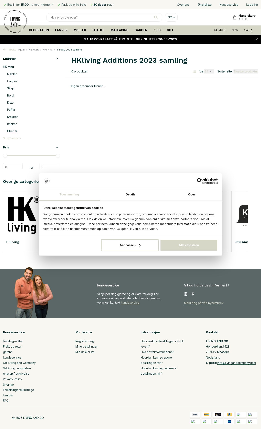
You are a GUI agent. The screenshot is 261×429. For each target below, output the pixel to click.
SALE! (248, 30)
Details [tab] (131, 194)
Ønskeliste (205, 4)
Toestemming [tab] (69, 194)
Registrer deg (84, 341)
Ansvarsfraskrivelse (16, 373)
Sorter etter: (225, 71)
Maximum (49, 167)
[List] (194, 71)
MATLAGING (119, 30)
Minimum (13, 167)
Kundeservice (229, 4)
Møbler (12, 74)
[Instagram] (185, 294)
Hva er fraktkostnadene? (157, 352)
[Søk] (156, 17)
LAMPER (61, 30)
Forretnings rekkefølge (18, 390)
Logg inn (252, 4)
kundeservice (130, 302)
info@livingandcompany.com (236, 362)
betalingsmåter (13, 341)
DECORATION (39, 30)
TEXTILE (98, 30)
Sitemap (8, 384)
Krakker (12, 116)
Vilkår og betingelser (17, 368)
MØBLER (80, 30)
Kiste (10, 102)
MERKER (220, 30)
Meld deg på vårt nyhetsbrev (203, 303)
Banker (12, 124)
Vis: (201, 71)
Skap (10, 88)
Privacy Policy (12, 379)
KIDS (157, 30)
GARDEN (141, 30)
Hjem (21, 49)
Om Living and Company (19, 362)
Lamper (12, 81)
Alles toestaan (189, 245)
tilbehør (12, 131)
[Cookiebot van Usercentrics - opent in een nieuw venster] (200, 181)
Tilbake (11, 49)
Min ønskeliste (85, 352)
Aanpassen (128, 245)
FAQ (6, 400)
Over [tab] (191, 194)
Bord (10, 95)
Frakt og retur (12, 346)
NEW (235, 30)
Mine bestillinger (86, 346)
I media (8, 395)
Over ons (183, 4)
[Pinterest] (193, 294)
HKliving (48, 49)
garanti (7, 352)
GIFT (170, 30)
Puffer (11, 109)
